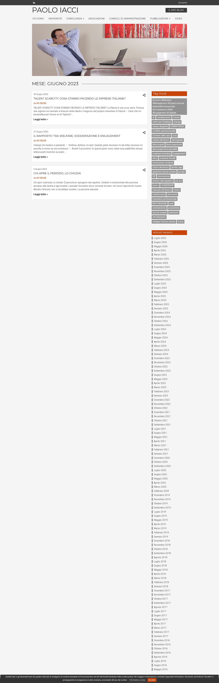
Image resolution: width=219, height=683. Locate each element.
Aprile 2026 (160, 250)
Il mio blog (176, 10)
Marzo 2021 (160, 445)
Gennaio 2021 (161, 453)
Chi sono (38, 18)
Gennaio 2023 (161, 395)
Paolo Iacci (55, 10)
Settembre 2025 (162, 279)
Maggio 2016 (161, 669)
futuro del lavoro (161, 167)
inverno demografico (163, 180)
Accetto (152, 680)
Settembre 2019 (162, 507)
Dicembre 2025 (162, 267)
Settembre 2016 (162, 652)
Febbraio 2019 (161, 532)
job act (178, 180)
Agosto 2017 (160, 607)
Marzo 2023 (160, 387)
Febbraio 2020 (161, 491)
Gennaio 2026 (161, 263)
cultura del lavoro (161, 140)
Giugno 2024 (160, 333)
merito (176, 190)
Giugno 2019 (160, 515)
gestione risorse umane (164, 171)
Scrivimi (182, 2)
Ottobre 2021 (161, 420)
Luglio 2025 (160, 283)
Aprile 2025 (160, 296)
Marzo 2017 (160, 627)
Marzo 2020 (160, 486)
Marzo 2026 (160, 254)
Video (178, 18)
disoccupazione (174, 144)
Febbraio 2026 (161, 258)
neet (171, 203)
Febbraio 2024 (161, 350)
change (177, 121)
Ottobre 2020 (161, 461)
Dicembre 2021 (162, 412)
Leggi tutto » (41, 119)
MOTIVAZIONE (160, 203)
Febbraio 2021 (161, 449)
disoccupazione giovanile (165, 149)
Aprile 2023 (160, 383)
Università (55, 18)
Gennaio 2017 (161, 636)
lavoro (156, 185)
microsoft (172, 194)
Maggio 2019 (161, 520)
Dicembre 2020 (162, 457)
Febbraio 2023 (161, 391)
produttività (173, 208)
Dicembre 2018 (162, 540)
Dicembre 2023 (162, 358)
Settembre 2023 (162, 370)
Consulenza (74, 18)
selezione (173, 212)
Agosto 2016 (160, 656)
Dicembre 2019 (162, 495)
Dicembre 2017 (162, 590)
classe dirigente (160, 126)
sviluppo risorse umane (164, 221)
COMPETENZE (177, 126)
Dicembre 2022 (162, 399)
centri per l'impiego (162, 121)
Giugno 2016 (160, 665)
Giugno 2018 (160, 565)
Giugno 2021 (160, 432)
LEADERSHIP (167, 185)
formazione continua (163, 162)
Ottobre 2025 (161, 275)
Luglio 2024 (160, 329)
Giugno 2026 (160, 242)
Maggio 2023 (161, 379)
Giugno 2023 (160, 375)
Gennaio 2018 (161, 586)
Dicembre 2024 (162, 312)
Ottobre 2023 (161, 366)
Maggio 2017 (161, 619)
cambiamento (164, 117)
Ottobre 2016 (161, 648)
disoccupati (158, 144)
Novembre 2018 (162, 544)
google (181, 171)
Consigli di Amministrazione (127, 18)
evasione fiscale (167, 158)
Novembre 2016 (162, 644)
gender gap (176, 167)
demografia (177, 140)
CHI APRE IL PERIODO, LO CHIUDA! (57, 173)
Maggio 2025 (161, 292)
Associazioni (96, 18)
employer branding (162, 153)
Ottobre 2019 (161, 503)
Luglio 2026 (160, 238)
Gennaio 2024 (161, 354)
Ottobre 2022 (161, 408)
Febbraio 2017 (161, 632)
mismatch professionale (165, 199)
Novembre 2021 (162, 416)
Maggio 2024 (161, 337)
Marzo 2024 (160, 345)
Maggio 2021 (161, 437)
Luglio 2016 (160, 661)
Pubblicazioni (159, 18)
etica (155, 158)
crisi (175, 135)
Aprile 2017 (160, 623)
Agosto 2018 (160, 557)
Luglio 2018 (160, 561)
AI (154, 117)
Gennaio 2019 (161, 536)
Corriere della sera (161, 135)
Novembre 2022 (162, 404)
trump (181, 221)
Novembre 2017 (162, 594)
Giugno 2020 (160, 474)
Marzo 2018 (160, 578)
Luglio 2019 (160, 511)
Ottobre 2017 (161, 598)
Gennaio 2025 (161, 308)
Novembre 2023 (162, 362)
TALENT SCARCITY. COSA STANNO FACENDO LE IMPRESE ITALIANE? (80, 98)
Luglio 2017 (160, 611)
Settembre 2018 (162, 553)
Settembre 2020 (162, 466)
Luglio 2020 (160, 470)
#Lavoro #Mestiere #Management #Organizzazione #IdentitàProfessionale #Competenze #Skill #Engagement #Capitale (168, 106)
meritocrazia (159, 194)
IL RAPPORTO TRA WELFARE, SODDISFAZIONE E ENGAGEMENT (77, 136)
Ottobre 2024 (161, 321)
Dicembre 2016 (162, 640)
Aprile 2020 (160, 482)
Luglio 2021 (160, 428)
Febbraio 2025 (161, 304)
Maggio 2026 (161, 246)
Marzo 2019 (160, 528)
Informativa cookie (137, 680)
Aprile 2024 (160, 341)
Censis (176, 117)
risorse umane (160, 212)
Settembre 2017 (162, 603)
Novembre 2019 (162, 499)
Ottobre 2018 (161, 549)
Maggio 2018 (161, 569)
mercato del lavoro (162, 190)
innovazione (164, 176)
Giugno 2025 (160, 287)
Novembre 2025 (162, 271)
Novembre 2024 (162, 316)
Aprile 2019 (160, 524)
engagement (179, 153)
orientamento (159, 208)
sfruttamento (159, 217)
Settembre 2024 (162, 325)
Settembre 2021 (162, 424)
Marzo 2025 (160, 300)
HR (154, 176)
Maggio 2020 (161, 478)
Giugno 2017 (160, 615)
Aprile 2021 (160, 441)
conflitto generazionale (164, 131)
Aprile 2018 (160, 573)
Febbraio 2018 (161, 582)
